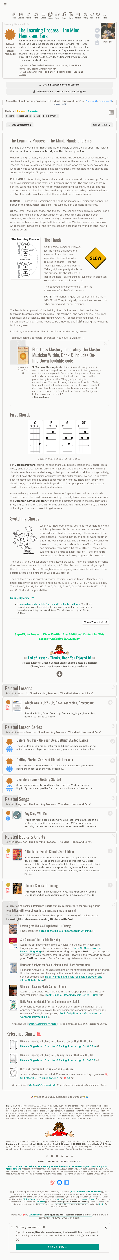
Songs (37, 116)
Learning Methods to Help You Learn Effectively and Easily (49, 604)
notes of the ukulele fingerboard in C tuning (65, 930)
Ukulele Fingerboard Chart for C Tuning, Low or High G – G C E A (58, 1046)
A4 (68, 1078)
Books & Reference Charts (43, 1023)
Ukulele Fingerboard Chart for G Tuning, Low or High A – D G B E (58, 1060)
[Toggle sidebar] (5, 4)
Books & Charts (50, 116)
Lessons (10, 116)
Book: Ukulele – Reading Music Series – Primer (72, 994)
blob (101, 1204)
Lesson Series (24, 116)
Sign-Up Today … (57, 1246)
